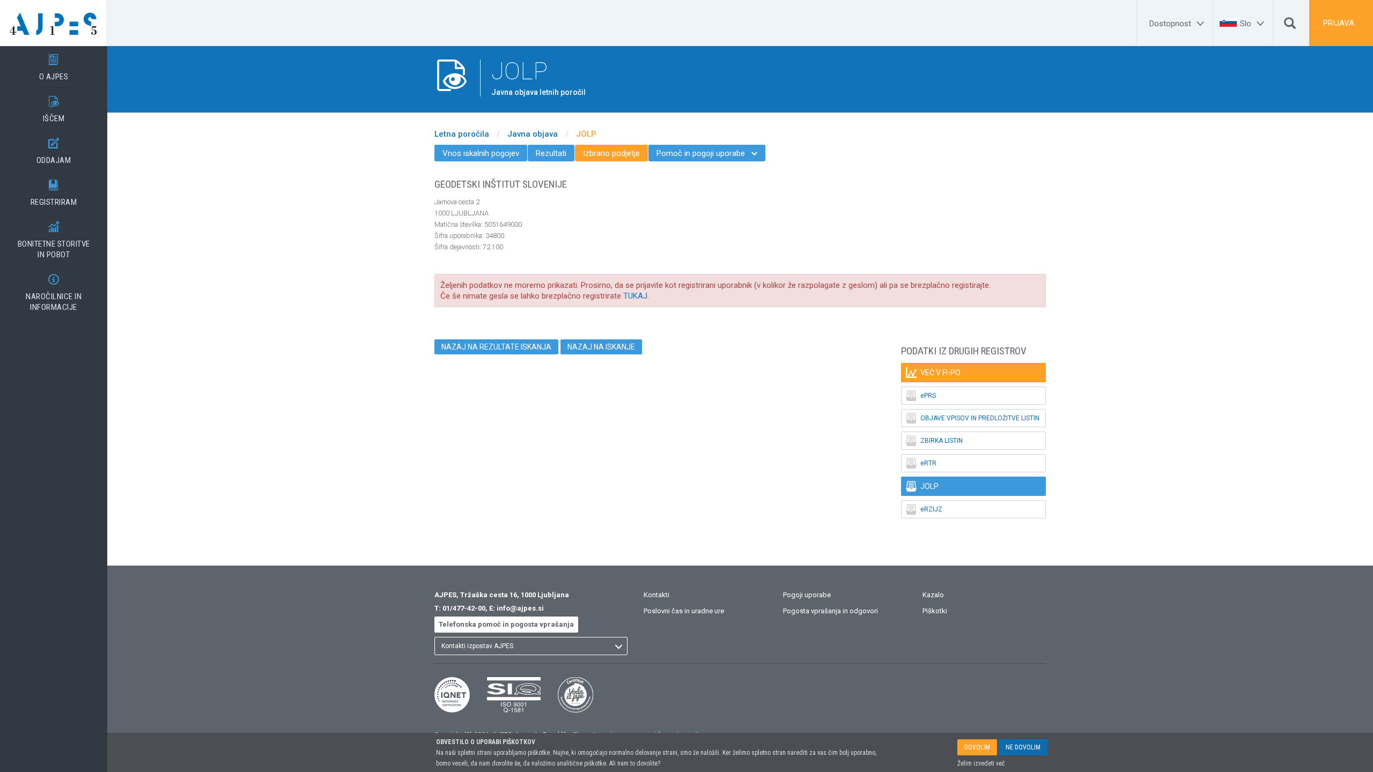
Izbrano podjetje (611, 153)
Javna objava (532, 134)
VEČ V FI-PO (933, 372)
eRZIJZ (924, 509)
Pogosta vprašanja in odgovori (830, 611)
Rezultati (551, 153)
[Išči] (1290, 26)
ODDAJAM (53, 151)
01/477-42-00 (463, 608)
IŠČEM (54, 109)
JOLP (586, 134)
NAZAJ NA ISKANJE (601, 347)
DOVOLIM (977, 747)
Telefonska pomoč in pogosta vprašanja (506, 624)
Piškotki (934, 611)
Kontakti (656, 595)
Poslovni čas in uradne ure (684, 611)
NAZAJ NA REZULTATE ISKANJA (496, 347)
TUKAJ (635, 296)
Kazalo (933, 595)
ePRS (921, 395)
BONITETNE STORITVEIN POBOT (54, 240)
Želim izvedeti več (981, 763)
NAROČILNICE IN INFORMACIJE (54, 293)
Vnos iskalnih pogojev (480, 153)
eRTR (921, 463)
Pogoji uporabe (807, 595)
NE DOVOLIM (1023, 747)
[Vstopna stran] (53, 23)
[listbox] (531, 646)
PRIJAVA (1338, 23)
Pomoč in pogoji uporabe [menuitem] (706, 153)
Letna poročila (461, 134)
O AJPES (54, 67)
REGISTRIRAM (54, 193)
